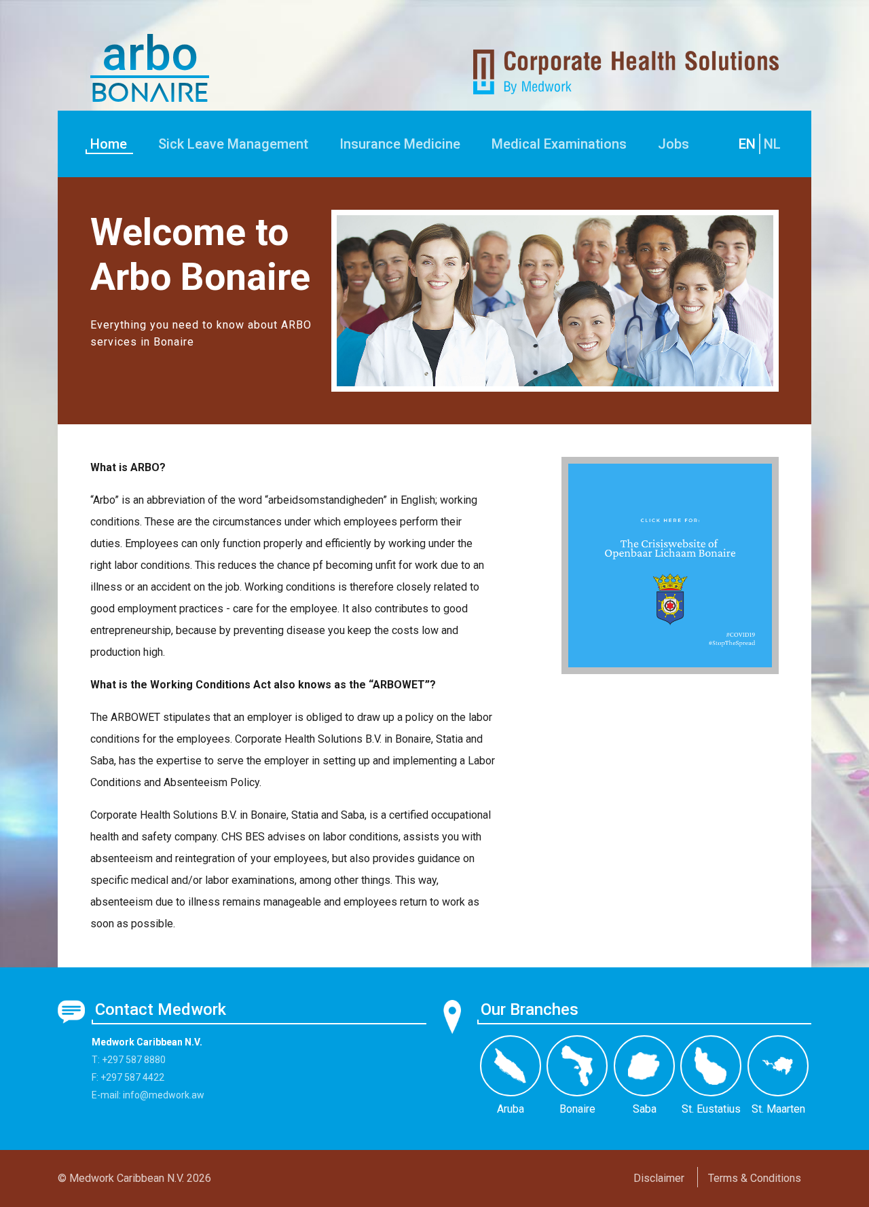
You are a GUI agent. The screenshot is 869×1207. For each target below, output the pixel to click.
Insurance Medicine (399, 144)
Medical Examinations (559, 144)
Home (108, 144)
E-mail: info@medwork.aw (148, 1095)
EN (747, 144)
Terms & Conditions (754, 1178)
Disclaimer (658, 1178)
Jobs (673, 144)
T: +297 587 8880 (129, 1059)
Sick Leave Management (233, 144)
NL (772, 144)
